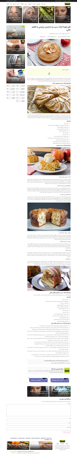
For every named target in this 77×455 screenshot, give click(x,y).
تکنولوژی (29, 4)
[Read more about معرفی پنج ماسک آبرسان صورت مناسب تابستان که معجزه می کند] (30, 14)
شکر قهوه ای (47, 439)
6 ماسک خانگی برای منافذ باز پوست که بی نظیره (17, 64)
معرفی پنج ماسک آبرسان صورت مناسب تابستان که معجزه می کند (31, 18)
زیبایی (26, 4)
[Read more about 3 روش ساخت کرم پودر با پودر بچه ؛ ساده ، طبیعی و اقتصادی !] (15, 47)
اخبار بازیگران (43, 438)
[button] (69, 69)
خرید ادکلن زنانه (21, 438)
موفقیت (22, 4)
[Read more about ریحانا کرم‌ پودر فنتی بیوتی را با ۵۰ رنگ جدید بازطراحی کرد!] (63, 14)
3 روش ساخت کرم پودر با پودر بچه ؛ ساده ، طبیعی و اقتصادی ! (16, 50)
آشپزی (14, 4)
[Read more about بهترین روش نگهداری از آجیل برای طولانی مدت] (18, 445)
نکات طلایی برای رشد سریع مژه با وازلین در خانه (16, 79)
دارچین (62, 356)
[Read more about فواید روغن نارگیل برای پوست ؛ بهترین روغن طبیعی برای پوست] (15, 32)
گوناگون (7, 4)
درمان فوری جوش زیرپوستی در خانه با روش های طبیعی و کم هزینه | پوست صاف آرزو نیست (42, 444)
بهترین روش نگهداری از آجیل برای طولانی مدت (18, 445)
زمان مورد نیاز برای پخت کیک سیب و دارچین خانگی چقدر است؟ (56, 360)
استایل (34, 4)
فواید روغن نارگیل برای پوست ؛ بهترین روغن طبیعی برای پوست (16, 35)
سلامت (18, 4)
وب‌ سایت (69, 427)
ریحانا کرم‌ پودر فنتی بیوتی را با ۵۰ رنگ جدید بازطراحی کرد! (63, 18)
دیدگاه (69, 403)
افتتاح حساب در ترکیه (35, 438)
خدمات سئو (49, 438)
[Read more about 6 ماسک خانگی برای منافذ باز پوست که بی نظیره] (15, 62)
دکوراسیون (38, 4)
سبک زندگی (43, 4)
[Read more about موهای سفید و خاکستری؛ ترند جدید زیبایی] (14, 14)
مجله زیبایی (28, 438)
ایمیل (69, 422)
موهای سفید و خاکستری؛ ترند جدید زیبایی (15, 19)
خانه (68, 33)
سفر (11, 4)
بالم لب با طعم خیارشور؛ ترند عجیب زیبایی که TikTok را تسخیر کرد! (47, 18)
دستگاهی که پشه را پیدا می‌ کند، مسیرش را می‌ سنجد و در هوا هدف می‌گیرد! (61, 391)
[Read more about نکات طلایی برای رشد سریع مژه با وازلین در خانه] (15, 76)
